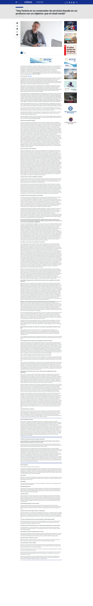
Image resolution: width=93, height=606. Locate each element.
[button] (17, 23)
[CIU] (70, 114)
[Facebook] (70, 2)
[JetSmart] (70, 43)
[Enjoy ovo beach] (70, 78)
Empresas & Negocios (19, 7)
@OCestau (30, 76)
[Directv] (70, 31)
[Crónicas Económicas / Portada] (28, 2)
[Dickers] (70, 90)
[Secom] (41, 62)
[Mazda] (70, 102)
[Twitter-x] (71, 2)
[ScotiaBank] (70, 55)
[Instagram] (74, 2)
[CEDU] (70, 124)
